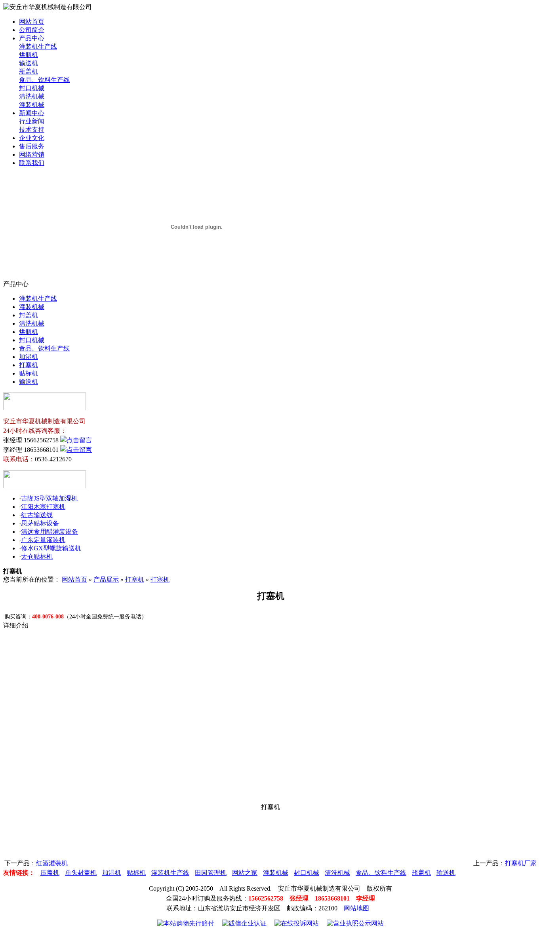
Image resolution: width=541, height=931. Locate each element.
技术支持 (31, 129)
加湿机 (28, 356)
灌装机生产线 (38, 46)
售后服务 (31, 146)
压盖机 (49, 872)
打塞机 (28, 365)
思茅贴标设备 (40, 523)
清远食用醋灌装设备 (49, 531)
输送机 (28, 63)
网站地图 (356, 908)
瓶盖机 (28, 71)
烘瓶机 (28, 54)
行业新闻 (31, 121)
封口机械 (31, 88)
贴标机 (28, 373)
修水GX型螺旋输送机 (51, 548)
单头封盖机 (81, 872)
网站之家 (244, 872)
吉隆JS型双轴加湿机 (49, 498)
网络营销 (31, 154)
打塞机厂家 (521, 863)
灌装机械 (31, 104)
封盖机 (28, 315)
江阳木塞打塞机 (43, 506)
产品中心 (31, 38)
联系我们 (31, 162)
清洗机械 (31, 96)
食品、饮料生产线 (44, 79)
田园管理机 (211, 872)
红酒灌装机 (52, 863)
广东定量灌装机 (43, 540)
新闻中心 (31, 113)
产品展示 (106, 579)
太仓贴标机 (37, 556)
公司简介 (31, 30)
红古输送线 (37, 515)
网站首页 (31, 21)
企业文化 (31, 138)
